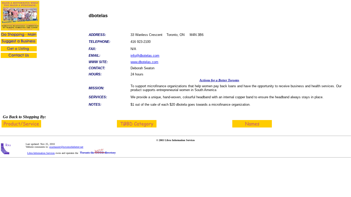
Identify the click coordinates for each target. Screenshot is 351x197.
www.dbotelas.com (144, 62)
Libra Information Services (41, 153)
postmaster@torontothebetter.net (66, 146)
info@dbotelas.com (145, 55)
